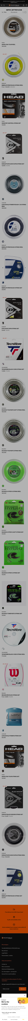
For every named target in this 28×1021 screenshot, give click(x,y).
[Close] (24, 995)
